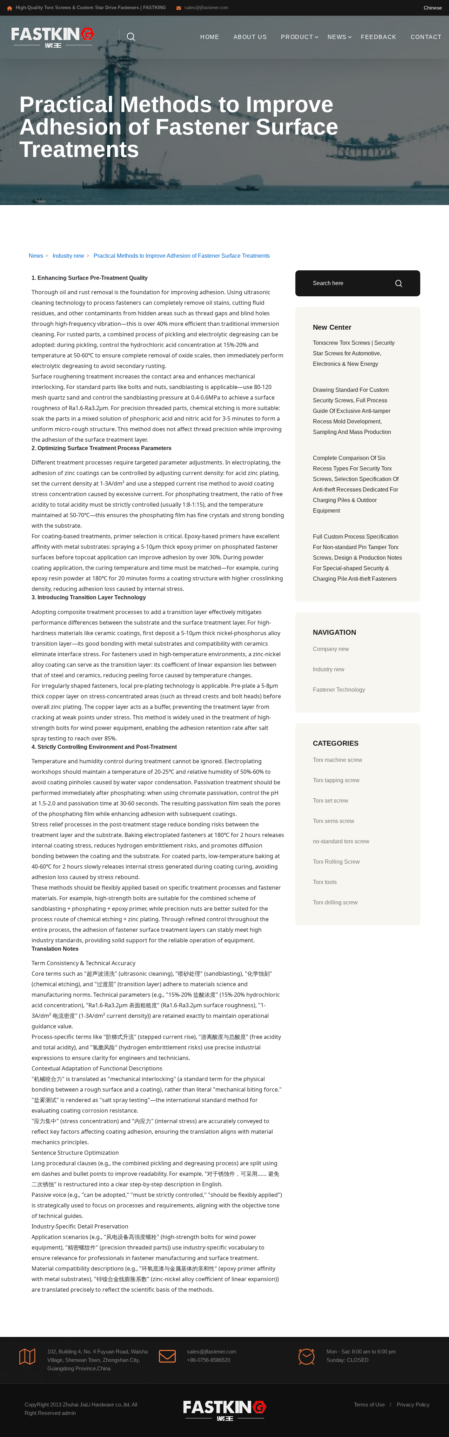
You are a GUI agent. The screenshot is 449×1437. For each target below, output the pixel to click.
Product (297, 37)
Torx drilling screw (335, 902)
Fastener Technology (339, 690)
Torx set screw (330, 801)
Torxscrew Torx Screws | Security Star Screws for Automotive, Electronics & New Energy (354, 353)
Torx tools (325, 882)
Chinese (433, 8)
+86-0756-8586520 (208, 1360)
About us (250, 37)
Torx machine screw (337, 760)
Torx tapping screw (336, 780)
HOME (209, 37)
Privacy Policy (413, 1405)
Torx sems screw (333, 821)
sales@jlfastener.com (206, 7)
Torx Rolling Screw (336, 862)
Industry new (68, 256)
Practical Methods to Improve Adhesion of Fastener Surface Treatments (182, 256)
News (337, 37)
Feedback (379, 37)
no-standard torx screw (341, 841)
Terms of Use (369, 1405)
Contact (426, 37)
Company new (331, 649)
